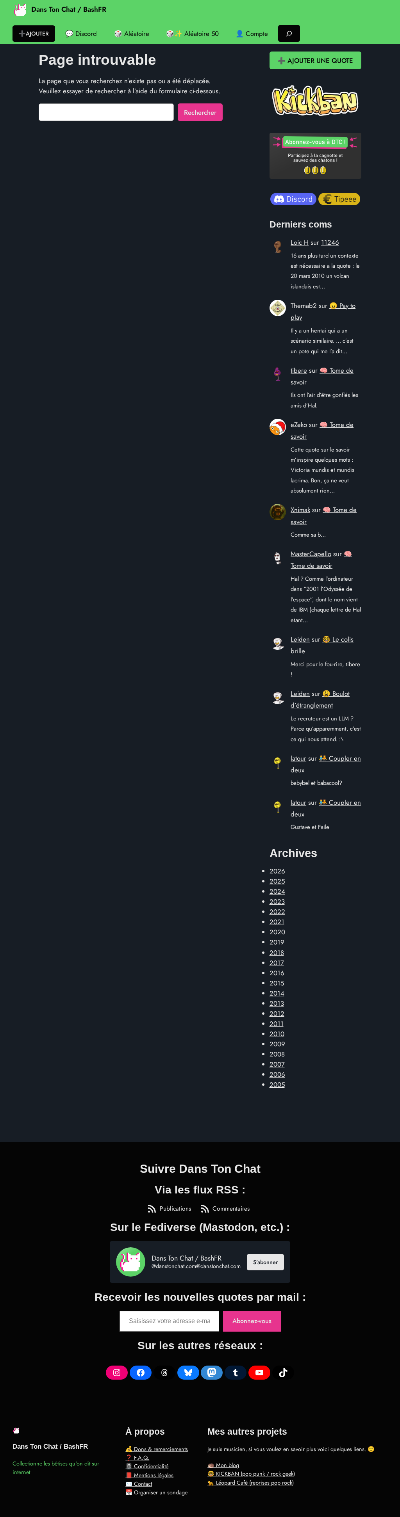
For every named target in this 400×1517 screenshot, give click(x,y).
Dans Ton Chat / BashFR (68, 9)
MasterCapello (311, 553)
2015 (277, 983)
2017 (277, 962)
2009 (277, 1044)
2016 (277, 973)
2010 (277, 1034)
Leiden (300, 639)
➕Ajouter (34, 33)
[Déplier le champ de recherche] (289, 33)
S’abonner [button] (265, 1262)
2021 (277, 922)
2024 (277, 891)
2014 (277, 993)
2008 (277, 1054)
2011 (277, 1023)
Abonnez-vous (251, 1320)
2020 (277, 932)
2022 (277, 911)
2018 (277, 952)
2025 (277, 881)
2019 (277, 942)
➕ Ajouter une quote (315, 60)
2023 (277, 901)
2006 (277, 1074)
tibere (299, 370)
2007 (277, 1064)
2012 (277, 1013)
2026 (277, 871)
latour (298, 758)
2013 (277, 1003)
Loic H (300, 242)
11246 (330, 242)
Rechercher (200, 112)
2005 (277, 1084)
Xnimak (300, 509)
